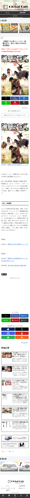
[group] (9, 28)
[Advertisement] (15, 294)
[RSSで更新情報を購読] (22, 337)
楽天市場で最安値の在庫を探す (17, 265)
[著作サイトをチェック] (8, 329)
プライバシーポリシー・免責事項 (8, 489)
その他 (4, 274)
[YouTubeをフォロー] (22, 333)
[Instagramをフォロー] (8, 333)
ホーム (8, 486)
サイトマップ (15, 492)
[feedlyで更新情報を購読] (8, 337)
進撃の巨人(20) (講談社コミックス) (18, 164)
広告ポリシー (22, 488)
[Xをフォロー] (22, 329)
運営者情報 (22, 486)
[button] (27, 28)
